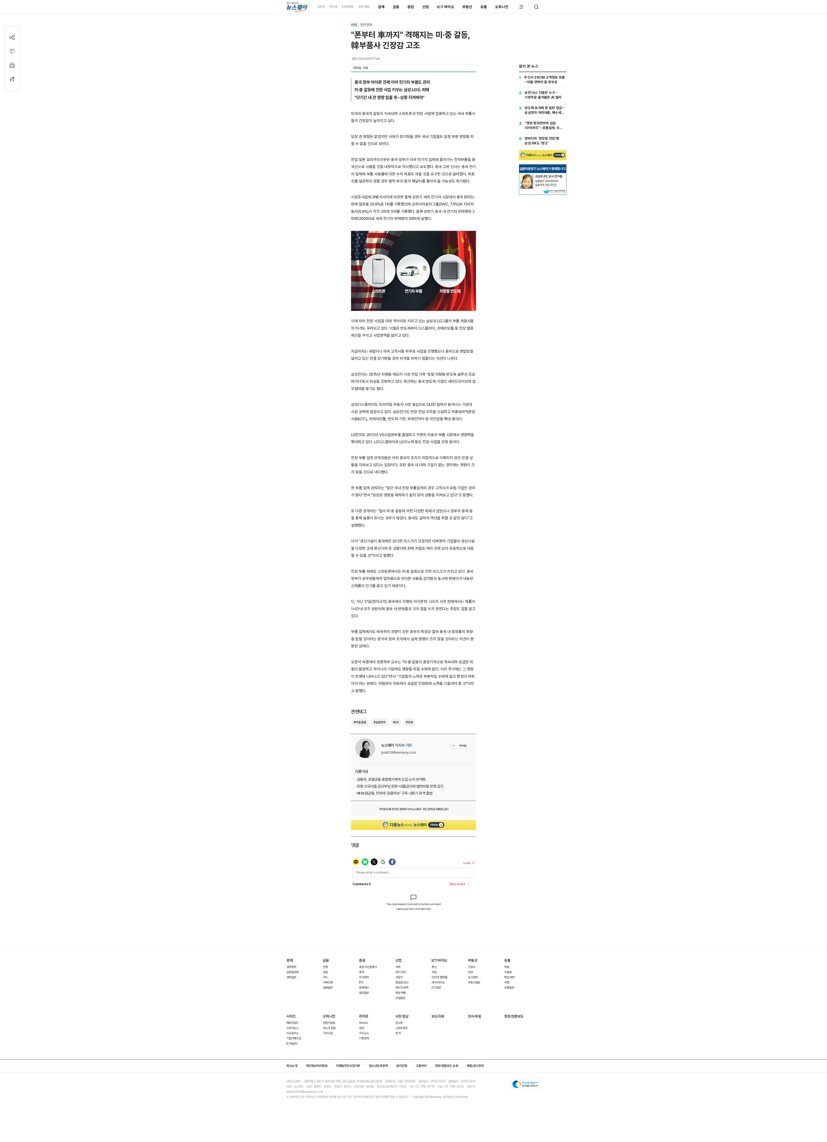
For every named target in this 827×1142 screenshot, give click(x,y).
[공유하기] (12, 37)
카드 (325, 977)
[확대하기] (413, 234)
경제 (381, 7)
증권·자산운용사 (368, 967)
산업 (425, 7)
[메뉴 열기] (521, 7)
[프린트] (12, 65)
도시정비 (473, 977)
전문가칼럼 (329, 1023)
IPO (361, 982)
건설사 (471, 967)
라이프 (333, 6)
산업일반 (400, 998)
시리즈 (321, 6)
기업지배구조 (293, 1038)
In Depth (291, 1043)
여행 (506, 982)
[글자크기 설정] (12, 79)
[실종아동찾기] (527, 175)
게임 (434, 972)
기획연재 (364, 1038)
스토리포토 (401, 1028)
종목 (361, 972)
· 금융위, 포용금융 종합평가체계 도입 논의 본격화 (390, 779)
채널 (506, 967)
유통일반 (509, 987)
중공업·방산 (401, 982)
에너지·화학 (401, 987)
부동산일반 (474, 982)
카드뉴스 (364, 1033)
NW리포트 (292, 1023)
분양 (470, 972)
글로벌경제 (292, 972)
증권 (410, 7)
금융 (396, 7)
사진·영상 (363, 6)
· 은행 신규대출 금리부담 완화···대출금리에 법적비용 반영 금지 (399, 786)
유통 (483, 7)
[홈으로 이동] (297, 6)
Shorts (363, 1023)
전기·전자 (366, 25)
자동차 (399, 977)
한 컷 (398, 1033)
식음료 (507, 972)
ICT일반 (436, 987)
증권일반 (364, 992)
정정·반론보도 (514, 1016)
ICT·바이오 (445, 7)
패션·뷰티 (509, 977)
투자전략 (364, 977)
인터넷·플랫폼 (439, 977)
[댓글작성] (12, 51)
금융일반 (328, 987)
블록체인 (364, 987)
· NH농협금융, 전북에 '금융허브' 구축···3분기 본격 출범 (393, 793)
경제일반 (291, 977)
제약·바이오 (438, 982)
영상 (361, 1028)
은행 (325, 967)
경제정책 (291, 967)
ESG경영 (347, 6)
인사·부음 (474, 1016)
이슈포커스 (292, 1033)
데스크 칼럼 (329, 1028)
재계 (397, 967)
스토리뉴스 (292, 1028)
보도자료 (438, 1016)
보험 (325, 972)
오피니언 (501, 7)
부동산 (467, 7)
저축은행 (328, 982)
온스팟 (399, 1023)
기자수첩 (328, 1033)
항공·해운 (400, 992)
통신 (434, 967)
